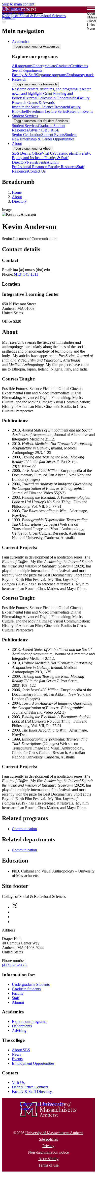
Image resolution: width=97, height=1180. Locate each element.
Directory (19, 201)
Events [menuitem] (41, 162)
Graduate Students (26, 989)
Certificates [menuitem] (79, 66)
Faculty (18, 993)
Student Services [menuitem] (25, 116)
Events (17, 1059)
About (17, 197)
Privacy (48, 1146)
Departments (22, 1026)
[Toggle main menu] (4, 21)
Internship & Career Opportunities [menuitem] (47, 139)
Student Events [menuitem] (53, 134)
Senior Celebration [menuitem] (26, 134)
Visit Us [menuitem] (48, 153)
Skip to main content (18, 4)
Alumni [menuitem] (53, 162)
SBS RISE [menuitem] (50, 130)
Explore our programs (29, 1021)
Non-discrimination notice (48, 1152)
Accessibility (48, 1159)
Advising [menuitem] (35, 130)
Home (17, 192)
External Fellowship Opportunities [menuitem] (51, 98)
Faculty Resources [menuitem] (62, 167)
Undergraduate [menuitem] (44, 66)
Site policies (48, 1139)
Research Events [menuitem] (80, 111)
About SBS (21, 1050)
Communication (24, 829)
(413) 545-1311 (26, 274)
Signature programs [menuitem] (51, 75)
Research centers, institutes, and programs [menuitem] (44, 89)
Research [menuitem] (19, 79)
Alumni (18, 1002)
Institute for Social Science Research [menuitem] (40, 107)
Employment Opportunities (33, 1063)
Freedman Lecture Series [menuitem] (47, 111)
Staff (15, 998)
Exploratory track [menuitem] (80, 75)
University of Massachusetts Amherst (54, 1133)
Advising (19, 1030)
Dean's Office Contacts (30, 1087)
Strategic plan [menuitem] (65, 153)
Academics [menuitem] (20, 41)
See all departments (27, 70)
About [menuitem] (17, 143)
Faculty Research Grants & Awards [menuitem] (51, 100)
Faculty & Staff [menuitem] (24, 75)
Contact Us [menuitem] (37, 171)
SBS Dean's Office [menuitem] (27, 153)
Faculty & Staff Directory (32, 1091)
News (16, 1054)
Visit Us (18, 1082)
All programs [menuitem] (22, 66)
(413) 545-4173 (14, 965)
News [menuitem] (31, 162)
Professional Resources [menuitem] (30, 167)
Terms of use (48, 1165)
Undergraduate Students (31, 984)
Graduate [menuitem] (63, 66)
